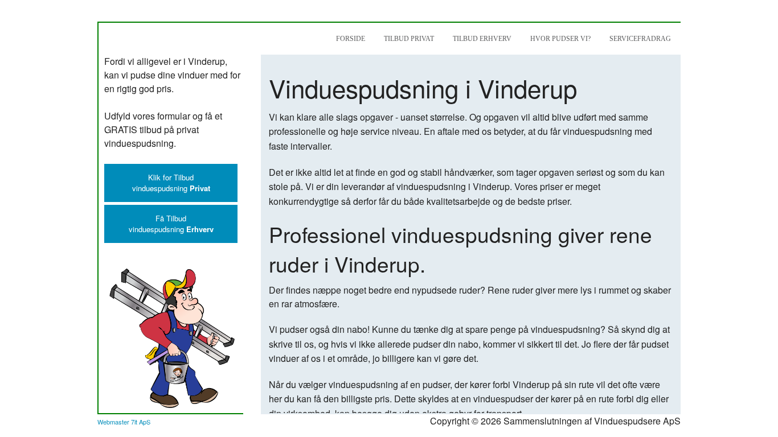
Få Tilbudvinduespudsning (171, 223)
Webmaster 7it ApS (123, 421)
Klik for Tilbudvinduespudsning (171, 182)
